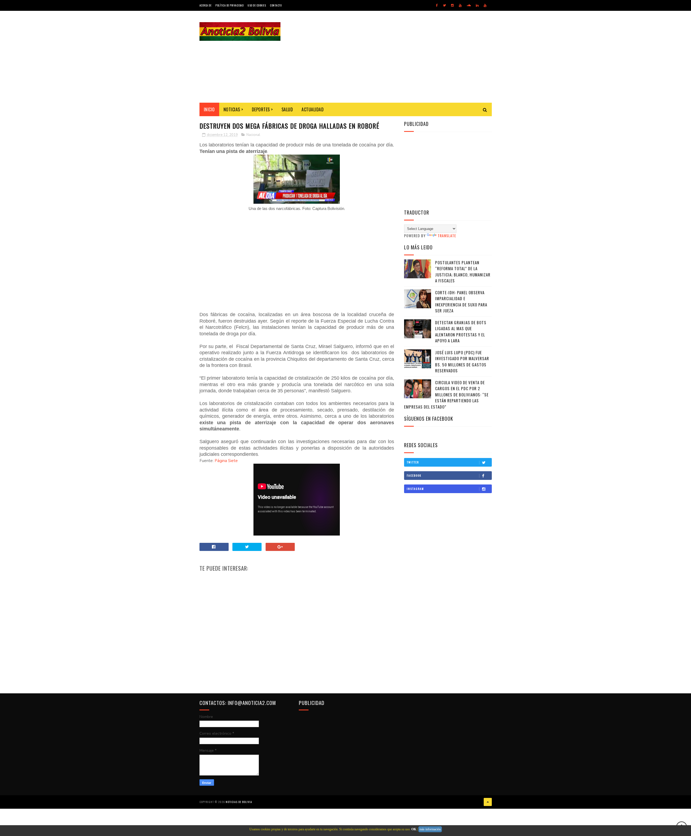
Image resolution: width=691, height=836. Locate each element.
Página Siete (226, 460)
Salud (287, 109)
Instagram (415, 489)
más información (430, 829)
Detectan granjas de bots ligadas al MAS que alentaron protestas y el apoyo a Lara (460, 331)
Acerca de (205, 5)
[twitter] (444, 5)
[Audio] (469, 5)
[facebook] (437, 5)
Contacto (276, 5)
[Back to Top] (488, 802)
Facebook (414, 475)
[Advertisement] (393, 57)
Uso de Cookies (257, 5)
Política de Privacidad (229, 5)
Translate (447, 235)
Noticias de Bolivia (239, 802)
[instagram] (452, 5)
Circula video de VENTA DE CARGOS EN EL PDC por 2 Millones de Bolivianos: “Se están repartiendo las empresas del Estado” (446, 394)
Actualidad (313, 109)
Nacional (253, 134)
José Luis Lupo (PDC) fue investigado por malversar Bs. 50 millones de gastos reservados (462, 361)
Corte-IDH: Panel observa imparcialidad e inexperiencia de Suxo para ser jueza (461, 301)
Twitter (413, 462)
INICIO (209, 109)
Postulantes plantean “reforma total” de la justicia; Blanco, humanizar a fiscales (462, 271)
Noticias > (233, 109)
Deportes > (262, 109)
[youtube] (460, 5)
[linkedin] (477, 5)
